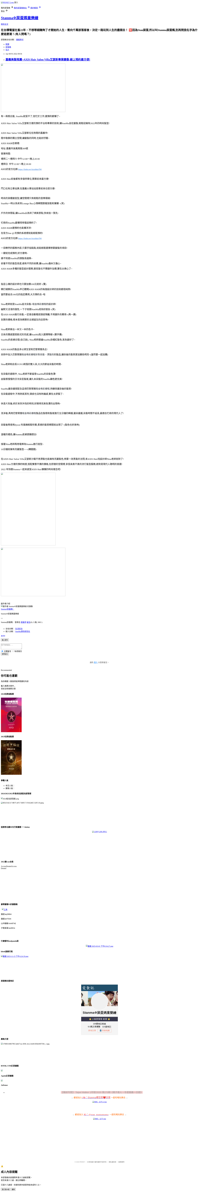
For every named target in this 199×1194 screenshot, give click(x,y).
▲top (3, 635)
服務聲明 (121, 1162)
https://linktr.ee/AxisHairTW (30, 169)
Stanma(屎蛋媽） (7, 609)
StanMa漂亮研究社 (22, 631)
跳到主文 (4, 24)
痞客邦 (23, 622)
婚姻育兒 (19, 40)
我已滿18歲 (5, 1189)
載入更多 (5, 640)
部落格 (8, 47)
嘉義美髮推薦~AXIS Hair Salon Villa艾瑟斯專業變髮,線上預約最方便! (48, 59)
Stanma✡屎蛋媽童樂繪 (19, 18)
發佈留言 (5, 654)
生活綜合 (19, 629)
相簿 (7, 44)
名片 (7, 50)
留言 (28, 622)
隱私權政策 (112, 1162)
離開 (13, 1189)
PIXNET (82, 1162)
